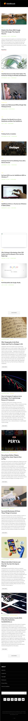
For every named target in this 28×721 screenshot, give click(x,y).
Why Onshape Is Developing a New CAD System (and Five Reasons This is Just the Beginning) (12, 254)
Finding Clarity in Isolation (8, 134)
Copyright (3, 676)
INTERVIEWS (4, 102)
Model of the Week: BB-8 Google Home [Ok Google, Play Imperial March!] (10, 31)
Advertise (3, 670)
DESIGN (11, 339)
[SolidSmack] (9, 3)
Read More (4, 366)
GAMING (12, 559)
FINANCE (12, 393)
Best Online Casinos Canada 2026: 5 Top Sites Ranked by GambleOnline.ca (11, 620)
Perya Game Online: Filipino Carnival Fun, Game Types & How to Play (11, 457)
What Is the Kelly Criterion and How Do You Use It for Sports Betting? (10, 564)
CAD (2, 27)
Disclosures (3, 679)
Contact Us (3, 673)
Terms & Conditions (5, 686)
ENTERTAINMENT (14, 452)
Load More (14, 312)
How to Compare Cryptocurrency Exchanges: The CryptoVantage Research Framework (11, 398)
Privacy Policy (4, 683)
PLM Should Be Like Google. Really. (11, 282)
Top (14, 718)
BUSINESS (12, 508)
